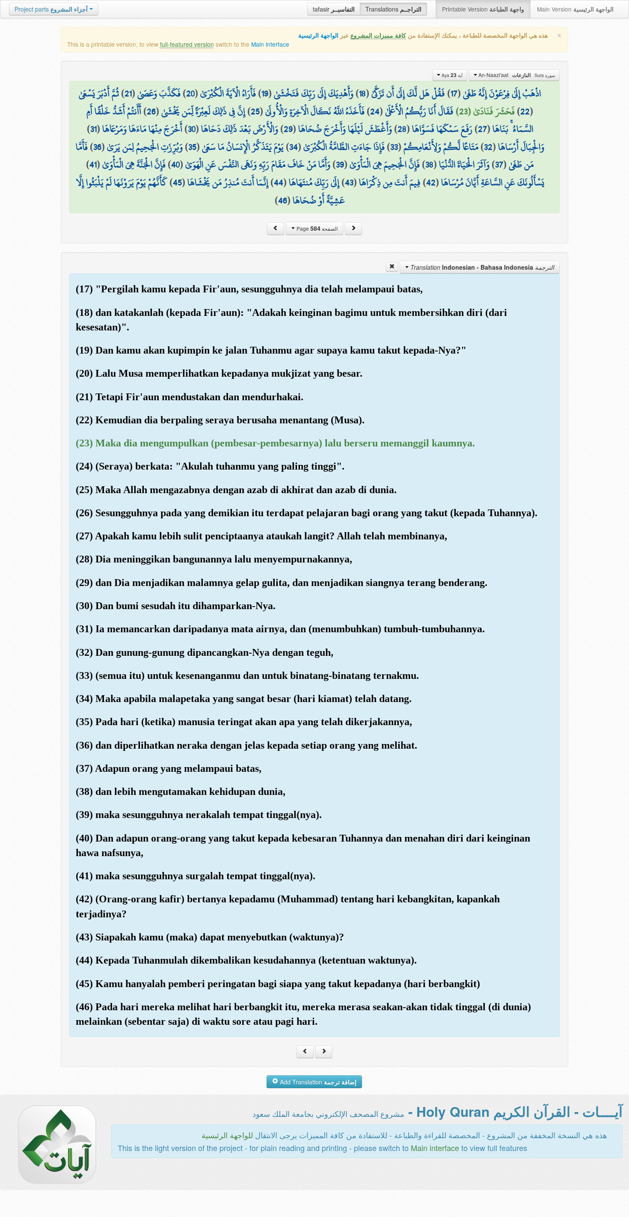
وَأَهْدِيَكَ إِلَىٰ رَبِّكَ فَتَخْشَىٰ (313, 93)
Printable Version (483, 9)
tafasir (334, 9)
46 (282, 200)
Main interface (270, 44)
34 (293, 146)
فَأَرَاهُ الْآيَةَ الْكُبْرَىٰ (228, 93)
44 (278, 182)
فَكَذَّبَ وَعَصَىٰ (159, 93)
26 (151, 111)
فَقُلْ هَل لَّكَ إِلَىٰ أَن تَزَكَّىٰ (408, 93)
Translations (393, 9)
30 (192, 128)
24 (375, 111)
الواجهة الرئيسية (318, 35)
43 (349, 182)
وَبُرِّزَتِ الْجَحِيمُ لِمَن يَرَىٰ (145, 146)
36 (97, 146)
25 (255, 111)
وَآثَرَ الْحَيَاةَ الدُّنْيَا (464, 164)
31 (93, 128)
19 (264, 93)
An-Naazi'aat (516, 75)
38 (429, 164)
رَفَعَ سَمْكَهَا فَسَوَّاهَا (442, 128)
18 (362, 93)
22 (525, 111)
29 (288, 128)
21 (128, 93)
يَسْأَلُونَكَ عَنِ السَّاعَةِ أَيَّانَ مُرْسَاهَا (492, 182)
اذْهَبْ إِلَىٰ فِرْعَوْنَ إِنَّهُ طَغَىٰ (502, 93)
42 (431, 182)
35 (192, 146)
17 (454, 93)
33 (394, 146)
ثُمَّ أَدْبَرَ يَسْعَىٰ (99, 93)
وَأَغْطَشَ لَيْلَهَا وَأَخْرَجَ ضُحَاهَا (345, 128)
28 (402, 128)
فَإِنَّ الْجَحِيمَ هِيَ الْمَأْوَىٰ (385, 164)
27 (482, 128)
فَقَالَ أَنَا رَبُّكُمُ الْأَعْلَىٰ (419, 111)
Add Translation (317, 1081)
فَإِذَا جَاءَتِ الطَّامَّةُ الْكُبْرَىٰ (344, 146)
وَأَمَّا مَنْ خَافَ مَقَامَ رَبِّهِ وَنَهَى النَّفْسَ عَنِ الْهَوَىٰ (257, 164)
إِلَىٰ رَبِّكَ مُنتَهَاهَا (314, 182)
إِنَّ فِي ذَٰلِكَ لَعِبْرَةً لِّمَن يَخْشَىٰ (203, 111)
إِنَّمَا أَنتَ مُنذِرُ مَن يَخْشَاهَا (227, 182)
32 (488, 146)
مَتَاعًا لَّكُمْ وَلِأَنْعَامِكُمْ (441, 146)
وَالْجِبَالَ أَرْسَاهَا (521, 146)
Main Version (575, 9)
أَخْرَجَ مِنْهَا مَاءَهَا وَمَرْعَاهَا (142, 128)
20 (190, 93)
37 (499, 164)
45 (177, 182)
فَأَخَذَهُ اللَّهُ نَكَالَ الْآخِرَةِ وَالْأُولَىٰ (315, 111)
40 (175, 164)
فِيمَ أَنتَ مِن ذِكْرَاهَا (390, 182)
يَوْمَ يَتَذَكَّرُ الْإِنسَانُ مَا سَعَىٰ (243, 146)
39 (340, 164)
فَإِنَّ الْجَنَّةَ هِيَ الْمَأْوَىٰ (134, 164)
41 (93, 164)
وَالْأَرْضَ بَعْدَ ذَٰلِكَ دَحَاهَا (239, 128)
